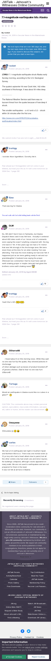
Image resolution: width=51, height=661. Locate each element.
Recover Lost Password (37, 586)
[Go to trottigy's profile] (4, 150)
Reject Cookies (38, 657)
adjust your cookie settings (36, 647)
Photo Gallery (13, 583)
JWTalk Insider (37, 579)
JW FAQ (37, 611)
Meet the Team (37, 576)
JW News (37, 607)
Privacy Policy (16, 637)
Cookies (40, 637)
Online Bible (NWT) (13, 607)
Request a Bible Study (13, 611)
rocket (7, 33)
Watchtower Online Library (37, 614)
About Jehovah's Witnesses (13, 614)
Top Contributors (37, 572)
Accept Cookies (15, 657)
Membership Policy (37, 583)
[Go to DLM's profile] (4, 227)
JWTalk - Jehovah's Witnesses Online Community (23, 3)
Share (12, 482)
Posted (19, 69)
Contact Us (29, 637)
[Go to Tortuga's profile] (4, 385)
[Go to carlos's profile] (4, 444)
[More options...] (46, 67)
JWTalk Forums (13, 572)
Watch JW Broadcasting (37, 604)
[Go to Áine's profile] (4, 199)
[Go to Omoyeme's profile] (4, 424)
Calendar (13, 579)
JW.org (13, 604)
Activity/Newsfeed (13, 576)
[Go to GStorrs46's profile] (4, 352)
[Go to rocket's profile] (4, 67)
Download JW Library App (37, 618)
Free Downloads (13, 586)
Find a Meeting (14, 618)
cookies (19, 645)
